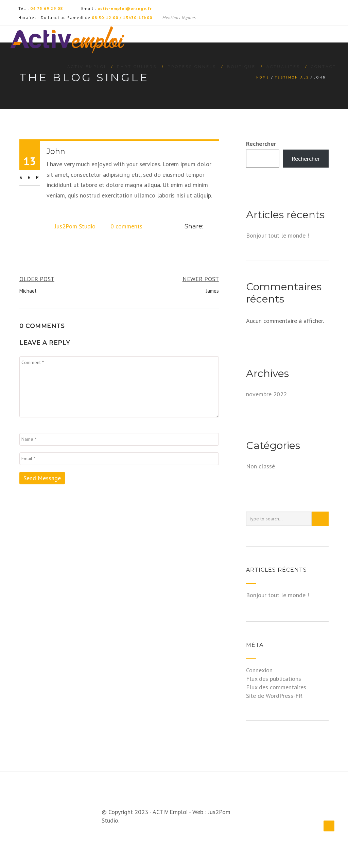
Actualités (283, 66)
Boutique (241, 66)
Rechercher (261, 144)
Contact (323, 66)
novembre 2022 (266, 394)
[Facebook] (209, 226)
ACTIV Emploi (86, 66)
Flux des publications (273, 679)
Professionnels (192, 66)
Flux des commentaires (276, 687)
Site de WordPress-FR (274, 696)
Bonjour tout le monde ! (277, 235)
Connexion (259, 670)
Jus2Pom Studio (75, 226)
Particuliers (137, 66)
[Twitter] (217, 226)
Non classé (260, 466)
